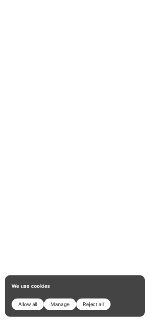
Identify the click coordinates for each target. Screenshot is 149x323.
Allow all (27, 304)
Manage (60, 304)
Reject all (93, 304)
